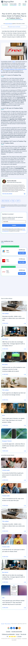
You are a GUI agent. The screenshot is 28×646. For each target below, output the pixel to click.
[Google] (8, 628)
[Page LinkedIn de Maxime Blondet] (25, 194)
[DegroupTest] (7, 2)
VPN (19, 4)
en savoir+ (3, 207)
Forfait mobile (13, 4)
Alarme (24, 4)
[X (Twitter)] (17, 628)
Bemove (19, 638)
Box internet (5, 4)
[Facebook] (14, 628)
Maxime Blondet (8, 23)
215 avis (19, 636)
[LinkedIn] (11, 628)
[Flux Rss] (19, 628)
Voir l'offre (22, 253)
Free (13, 201)
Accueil (2, 623)
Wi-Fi (14, 61)
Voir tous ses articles (7, 193)
